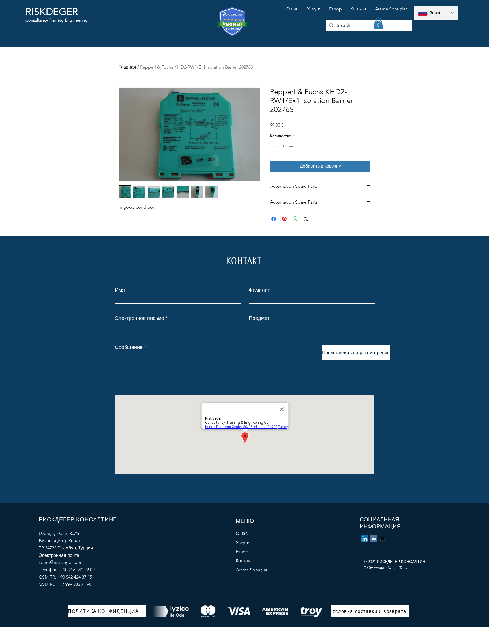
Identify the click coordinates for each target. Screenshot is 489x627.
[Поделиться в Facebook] (273, 218)
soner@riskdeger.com (61, 562)
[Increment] (291, 146)
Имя (120, 289)
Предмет (259, 318)
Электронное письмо (139, 318)
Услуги (243, 542)
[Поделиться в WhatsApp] (295, 218)
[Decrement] (274, 146)
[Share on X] (306, 218)
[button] (378, 23)
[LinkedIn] (364, 538)
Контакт (244, 560)
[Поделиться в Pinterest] (284, 218)
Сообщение (129, 347)
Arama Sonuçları (252, 569)
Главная (127, 67)
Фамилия (260, 289)
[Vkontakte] (373, 538)
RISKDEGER (51, 12)
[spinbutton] (283, 146)
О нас (242, 533)
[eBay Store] (382, 538)
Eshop (242, 551)
